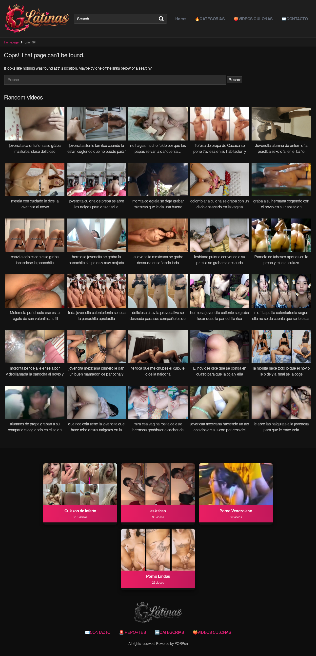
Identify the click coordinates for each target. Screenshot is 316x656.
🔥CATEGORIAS (210, 18)
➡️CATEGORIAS (169, 632)
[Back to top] (302, 640)
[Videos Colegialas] (37, 19)
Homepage (11, 42)
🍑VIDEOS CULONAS (253, 18)
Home (180, 18)
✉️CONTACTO (295, 18)
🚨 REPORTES (132, 632)
